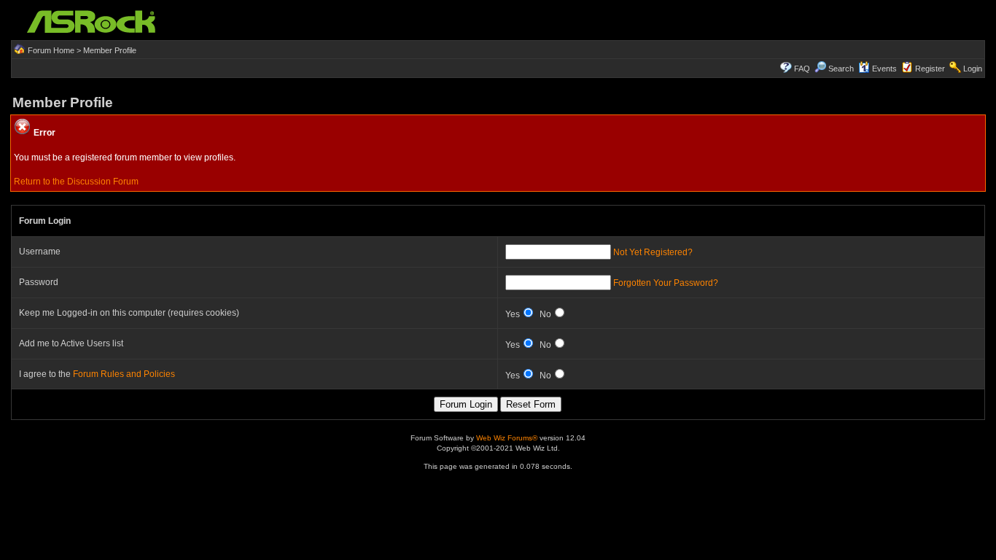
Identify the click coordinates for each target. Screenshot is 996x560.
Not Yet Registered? (653, 252)
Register (930, 68)
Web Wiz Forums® (506, 438)
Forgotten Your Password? (665, 283)
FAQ (802, 68)
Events (884, 68)
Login (972, 68)
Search (841, 68)
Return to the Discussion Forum (76, 181)
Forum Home (51, 50)
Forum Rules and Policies (124, 374)
